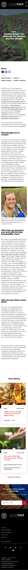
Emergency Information (7, 567)
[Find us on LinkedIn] (15, 548)
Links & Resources (6, 541)
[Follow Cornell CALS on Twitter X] (20, 548)
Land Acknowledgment (7, 563)
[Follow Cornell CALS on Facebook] (5, 548)
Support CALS (4, 534)
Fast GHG (15, 254)
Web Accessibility (5, 559)
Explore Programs (6, 530)
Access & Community (6, 532)
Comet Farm (8, 254)
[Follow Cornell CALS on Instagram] (10, 548)
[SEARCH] (26, 3)
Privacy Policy (11, 557)
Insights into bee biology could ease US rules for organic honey (12, 413)
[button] (26, 6)
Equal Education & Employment (9, 561)
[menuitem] (26, 3)
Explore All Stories (14, 477)
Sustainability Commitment (8, 565)
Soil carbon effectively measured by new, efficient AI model (13, 458)
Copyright (3, 557)
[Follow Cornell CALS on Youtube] (13, 550)
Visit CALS (3, 527)
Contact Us (4, 537)
